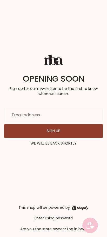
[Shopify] (80, 207)
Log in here (77, 229)
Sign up (53, 130)
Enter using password (54, 218)
